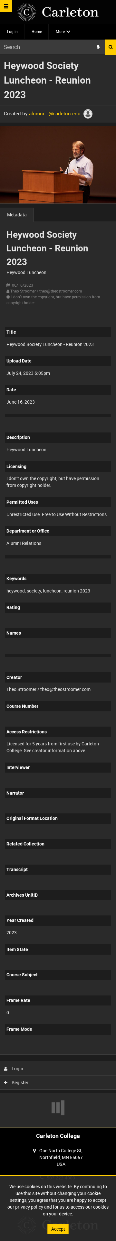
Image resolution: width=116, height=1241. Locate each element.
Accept (58, 1229)
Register (19, 1082)
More (60, 31)
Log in (12, 31)
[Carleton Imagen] (58, 12)
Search (110, 47)
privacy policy (29, 1207)
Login (17, 1068)
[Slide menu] (6, 6)
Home (37, 31)
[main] (58, 591)
